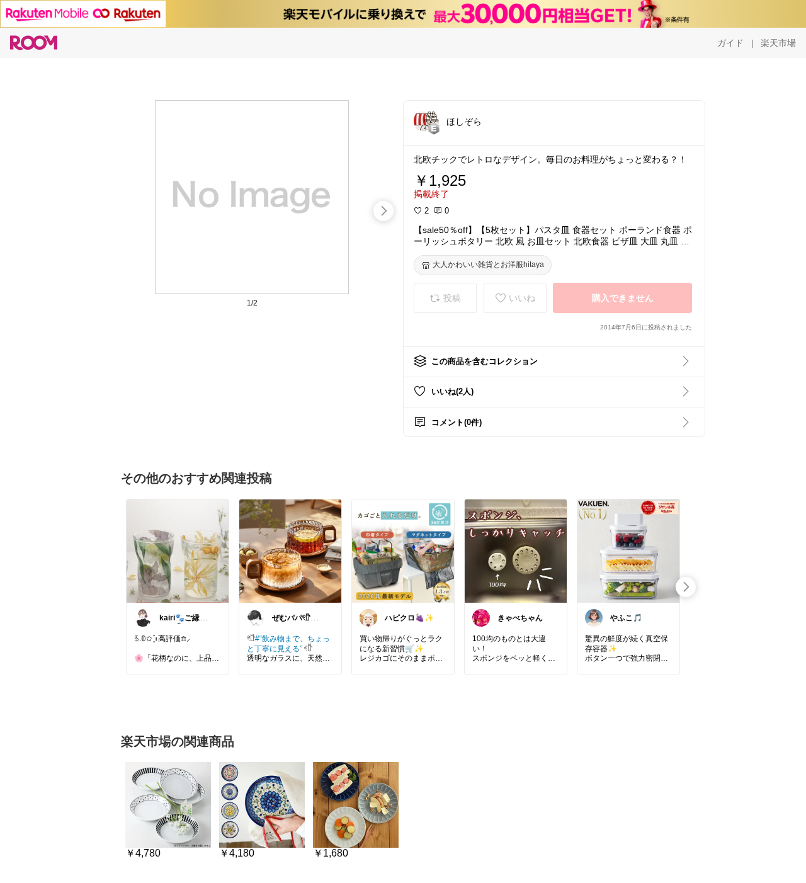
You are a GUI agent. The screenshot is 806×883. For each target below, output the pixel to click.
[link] (178, 550)
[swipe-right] (383, 211)
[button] (426, 121)
